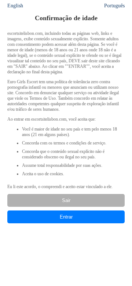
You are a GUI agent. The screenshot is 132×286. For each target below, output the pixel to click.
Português (114, 5)
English (15, 5)
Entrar (66, 217)
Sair (66, 200)
